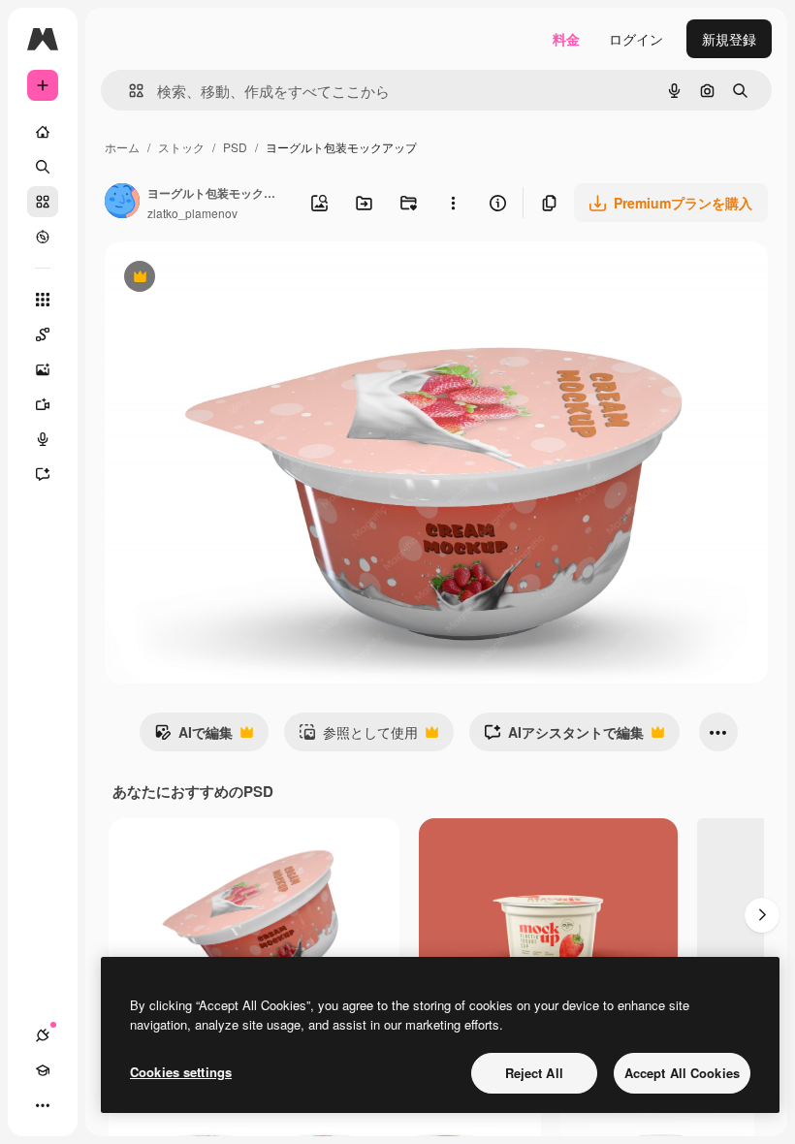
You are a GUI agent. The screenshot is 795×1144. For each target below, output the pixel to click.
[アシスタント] (42, 474)
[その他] (42, 1105)
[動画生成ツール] (42, 404)
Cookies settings (181, 1072)
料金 (566, 38)
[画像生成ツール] (42, 369)
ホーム (122, 147)
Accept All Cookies (682, 1073)
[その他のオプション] (452, 202)
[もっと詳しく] (42, 236)
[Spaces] (42, 334)
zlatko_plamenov (192, 213)
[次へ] (762, 915)
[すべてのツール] (42, 299)
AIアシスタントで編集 (564, 736)
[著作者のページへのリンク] (122, 202)
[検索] (42, 166)
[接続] (42, 1035)
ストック (181, 147)
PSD (235, 147)
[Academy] (42, 1070)
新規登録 (729, 38)
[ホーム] (42, 131)
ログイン (636, 38)
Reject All (534, 1073)
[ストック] (42, 201)
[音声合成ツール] (42, 439)
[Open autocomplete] (128, 90)
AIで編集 (193, 736)
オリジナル (238, 279)
